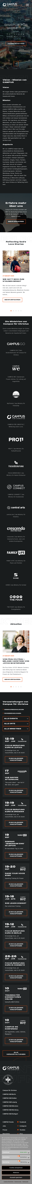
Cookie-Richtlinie (9, 1181)
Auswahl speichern (16, 1177)
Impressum (25, 1181)
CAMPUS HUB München (10, 1106)
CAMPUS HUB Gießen (10, 1098)
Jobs (4, 1126)
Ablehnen (16, 1172)
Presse (5, 1130)
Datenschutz (18, 1181)
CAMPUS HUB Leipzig (10, 1102)
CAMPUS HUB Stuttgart (10, 1114)
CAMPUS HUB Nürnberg (10, 1110)
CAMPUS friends (8, 1122)
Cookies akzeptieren (16, 1168)
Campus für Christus (10, 1090)
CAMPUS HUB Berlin (9, 1094)
